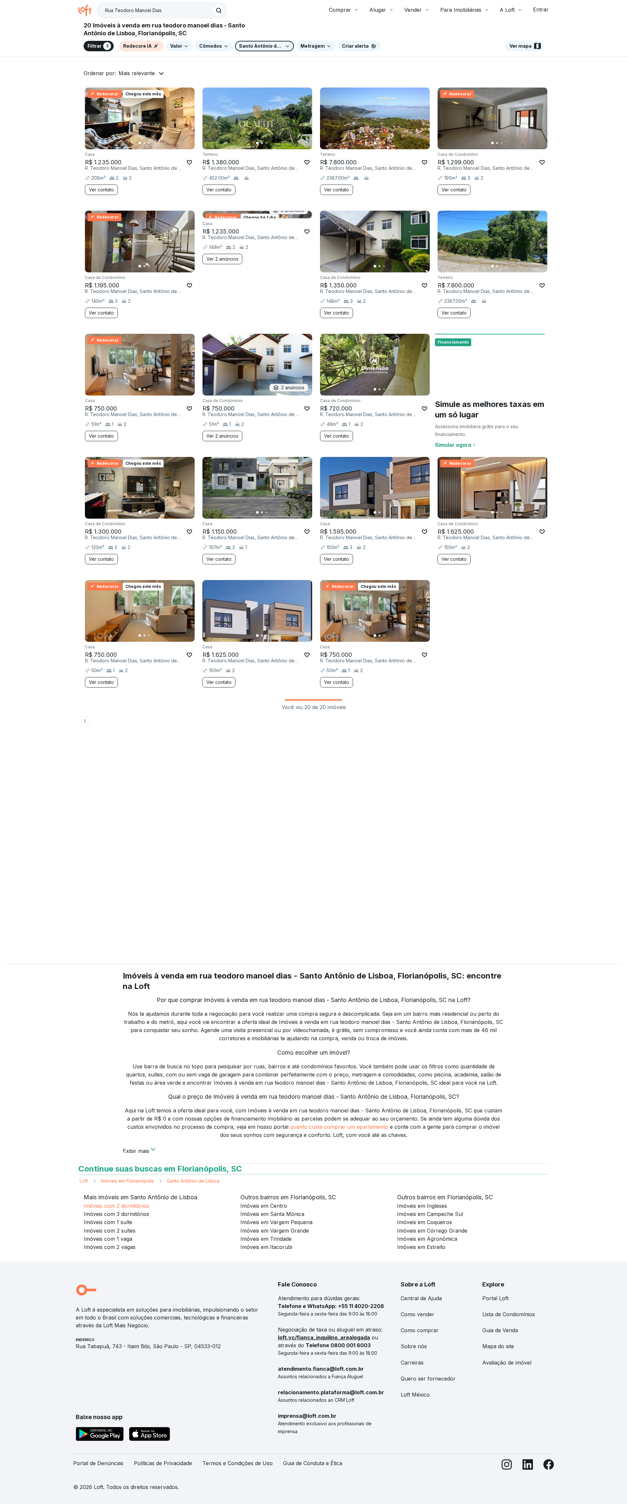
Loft (84, 1181)
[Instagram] (507, 1466)
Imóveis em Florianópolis (127, 1181)
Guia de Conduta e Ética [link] (312, 1463)
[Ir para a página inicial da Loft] (87, 10)
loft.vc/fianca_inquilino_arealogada (324, 1337)
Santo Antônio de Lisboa (193, 1181)
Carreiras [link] (412, 1362)
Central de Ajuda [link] (421, 1298)
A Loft (507, 10)
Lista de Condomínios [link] (508, 1314)
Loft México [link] (415, 1394)
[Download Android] (100, 1435)
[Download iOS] (149, 1435)
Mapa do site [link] (498, 1346)
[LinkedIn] (527, 1466)
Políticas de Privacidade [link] (163, 1463)
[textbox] (162, 10)
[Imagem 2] (144, 143)
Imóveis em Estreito (421, 1247)
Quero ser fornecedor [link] (428, 1378)
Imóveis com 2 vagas (110, 1247)
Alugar (377, 10)
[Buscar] (219, 10)
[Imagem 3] (149, 143)
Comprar (340, 10)
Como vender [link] (417, 1314)
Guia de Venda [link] (500, 1330)
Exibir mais (136, 1150)
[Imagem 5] (158, 143)
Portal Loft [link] (495, 1298)
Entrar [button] (541, 9)
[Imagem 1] (139, 143)
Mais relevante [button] (137, 73)
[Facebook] (548, 1466)
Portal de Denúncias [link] (98, 1463)
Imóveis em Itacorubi (266, 1247)
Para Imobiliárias (460, 10)
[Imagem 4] (153, 143)
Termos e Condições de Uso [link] (237, 1463)
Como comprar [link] (420, 1330)
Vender (413, 10)
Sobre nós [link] (414, 1346)
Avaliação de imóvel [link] (506, 1362)
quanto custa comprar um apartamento (339, 1127)
